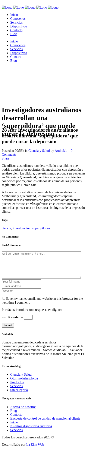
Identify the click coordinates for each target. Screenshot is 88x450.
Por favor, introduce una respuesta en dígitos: (32, 310)
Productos (17, 382)
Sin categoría (19, 390)
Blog (13, 410)
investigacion (22, 228)
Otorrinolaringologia (24, 378)
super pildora (41, 228)
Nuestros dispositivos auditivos (31, 426)
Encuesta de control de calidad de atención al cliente (45, 418)
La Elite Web (35, 444)
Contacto (16, 414)
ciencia (6, 228)
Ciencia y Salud (39, 150)
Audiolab (61, 150)
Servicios (16, 386)
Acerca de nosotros (23, 407)
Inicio (14, 422)
